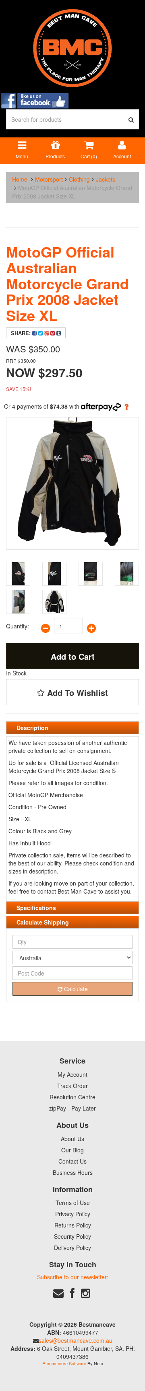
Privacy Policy (72, 1214)
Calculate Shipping (43, 922)
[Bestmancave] (72, 47)
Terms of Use (73, 1203)
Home (19, 179)
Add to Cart (73, 656)
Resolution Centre (72, 1097)
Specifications (36, 908)
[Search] (131, 119)
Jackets (105, 179)
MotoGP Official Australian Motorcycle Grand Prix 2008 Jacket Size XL (72, 192)
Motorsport (49, 179)
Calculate (75, 989)
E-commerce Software (64, 1363)
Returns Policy (72, 1225)
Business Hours (73, 1172)
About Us (72, 1139)
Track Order (72, 1086)
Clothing (79, 179)
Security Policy (72, 1236)
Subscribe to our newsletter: (72, 1277)
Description (32, 728)
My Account (72, 1074)
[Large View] (18, 574)
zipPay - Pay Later (72, 1108)
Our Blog (72, 1150)
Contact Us (72, 1161)
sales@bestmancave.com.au (75, 1340)
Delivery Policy (72, 1248)
